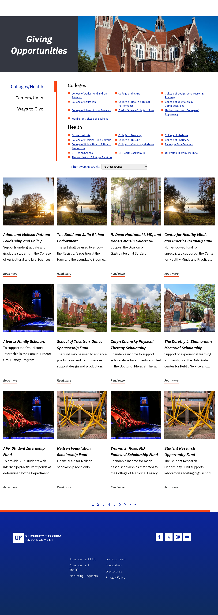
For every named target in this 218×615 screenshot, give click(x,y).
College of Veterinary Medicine (136, 144)
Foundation (114, 565)
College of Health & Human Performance (134, 103)
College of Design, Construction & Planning (184, 95)
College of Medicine (176, 135)
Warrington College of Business (90, 118)
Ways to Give (30, 109)
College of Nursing (129, 140)
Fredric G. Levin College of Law (136, 110)
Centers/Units (29, 98)
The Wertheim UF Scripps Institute (92, 157)
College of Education (84, 101)
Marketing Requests (83, 576)
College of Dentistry (130, 135)
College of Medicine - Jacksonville (91, 140)
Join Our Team (116, 559)
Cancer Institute (81, 135)
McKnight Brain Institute (179, 144)
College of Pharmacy (177, 140)
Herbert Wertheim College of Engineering (182, 112)
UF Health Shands (82, 152)
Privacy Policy (115, 577)
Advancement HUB (82, 559)
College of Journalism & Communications (179, 103)
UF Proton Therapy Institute (181, 152)
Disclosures (114, 571)
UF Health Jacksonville (132, 152)
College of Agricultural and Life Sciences (90, 95)
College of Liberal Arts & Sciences (91, 110)
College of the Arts (129, 93)
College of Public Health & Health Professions (91, 146)
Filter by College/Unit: (85, 167)
